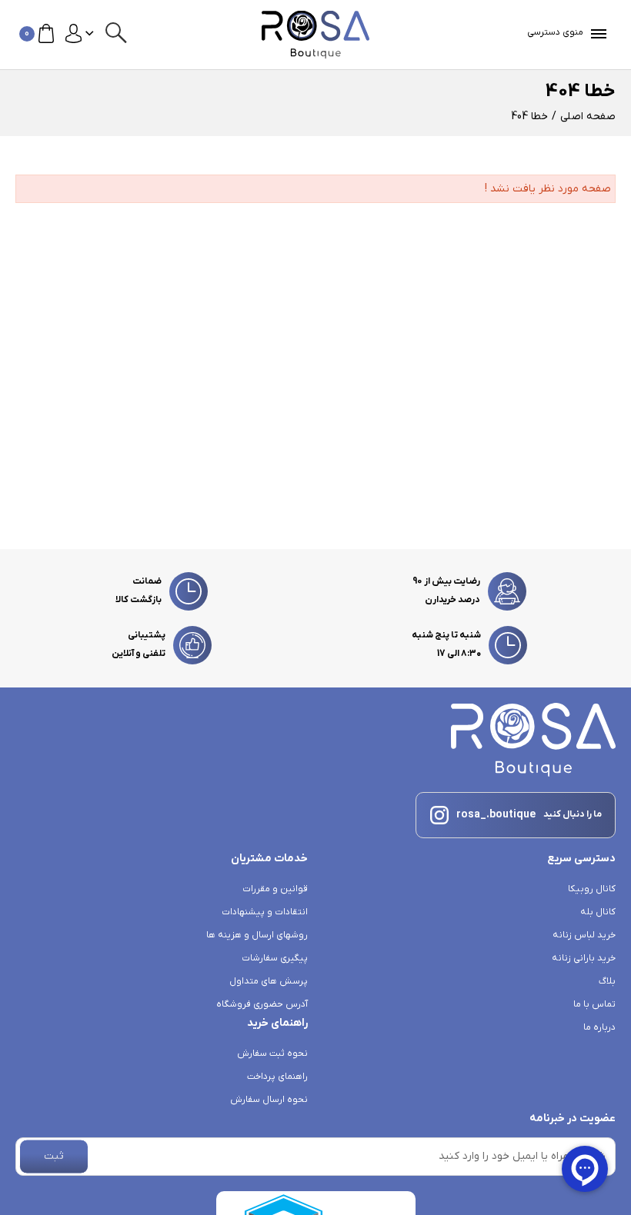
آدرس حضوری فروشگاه (262, 1004)
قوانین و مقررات (275, 889)
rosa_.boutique (496, 814)
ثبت (54, 1156)
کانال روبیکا (592, 889)
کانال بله (598, 912)
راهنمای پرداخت (277, 1076)
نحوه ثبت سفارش (272, 1053)
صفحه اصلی (588, 116)
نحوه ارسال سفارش (269, 1100)
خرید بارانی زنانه (584, 958)
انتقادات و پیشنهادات (265, 912)
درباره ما (599, 1027)
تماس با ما (594, 1004)
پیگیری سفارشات (275, 958)
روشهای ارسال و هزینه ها (257, 935)
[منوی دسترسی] (595, 33)
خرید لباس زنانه (584, 935)
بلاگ (607, 981)
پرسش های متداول (268, 981)
